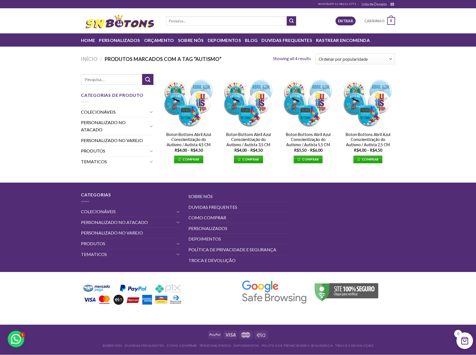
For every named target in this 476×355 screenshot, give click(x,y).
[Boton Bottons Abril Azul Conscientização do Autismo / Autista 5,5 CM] (308, 101)
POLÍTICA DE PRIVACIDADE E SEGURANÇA (232, 249)
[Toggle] (151, 111)
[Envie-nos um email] (392, 4)
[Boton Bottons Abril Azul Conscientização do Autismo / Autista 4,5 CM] (188, 101)
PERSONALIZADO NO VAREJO (112, 140)
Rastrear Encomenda (343, 40)
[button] (16, 339)
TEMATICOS (94, 161)
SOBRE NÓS (191, 40)
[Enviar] (291, 21)
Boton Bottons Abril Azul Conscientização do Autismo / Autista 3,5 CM (248, 139)
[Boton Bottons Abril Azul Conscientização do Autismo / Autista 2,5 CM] (368, 101)
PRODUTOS (93, 150)
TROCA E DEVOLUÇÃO (212, 260)
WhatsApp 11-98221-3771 (337, 4)
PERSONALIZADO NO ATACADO (103, 126)
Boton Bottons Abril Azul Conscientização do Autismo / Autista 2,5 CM (368, 139)
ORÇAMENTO (159, 40)
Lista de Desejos (374, 4)
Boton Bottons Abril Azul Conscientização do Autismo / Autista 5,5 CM (308, 139)
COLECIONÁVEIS (98, 111)
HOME (88, 40)
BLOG (251, 40)
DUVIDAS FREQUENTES (286, 40)
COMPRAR (191, 159)
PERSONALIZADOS (119, 40)
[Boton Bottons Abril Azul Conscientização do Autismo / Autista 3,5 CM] (248, 101)
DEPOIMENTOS (224, 40)
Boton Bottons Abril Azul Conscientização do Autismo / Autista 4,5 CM (188, 139)
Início (89, 59)
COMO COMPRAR (207, 217)
